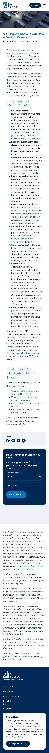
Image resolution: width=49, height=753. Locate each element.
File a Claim (8, 691)
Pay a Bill (7, 701)
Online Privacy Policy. (14, 737)
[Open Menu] (44, 5)
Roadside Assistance (12, 696)
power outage (20, 53)
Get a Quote (8, 686)
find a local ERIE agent (28, 356)
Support (6, 704)
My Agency (35, 5)
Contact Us (7, 709)
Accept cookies (17, 744)
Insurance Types (13, 472)
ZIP (9, 482)
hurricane (24, 50)
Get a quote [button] (15, 494)
